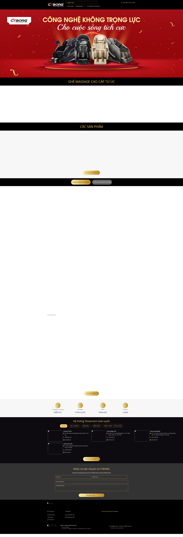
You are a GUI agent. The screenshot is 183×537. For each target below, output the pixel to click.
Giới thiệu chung (51, 514)
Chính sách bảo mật (69, 514)
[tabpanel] (91, 248)
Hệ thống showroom (93, 6)
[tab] (81, 182)
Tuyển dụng (50, 517)
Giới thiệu (70, 6)
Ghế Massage (79, 6)
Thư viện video (50, 519)
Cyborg (120, 526)
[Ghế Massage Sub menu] (85, 6)
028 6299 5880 (131, 2)
